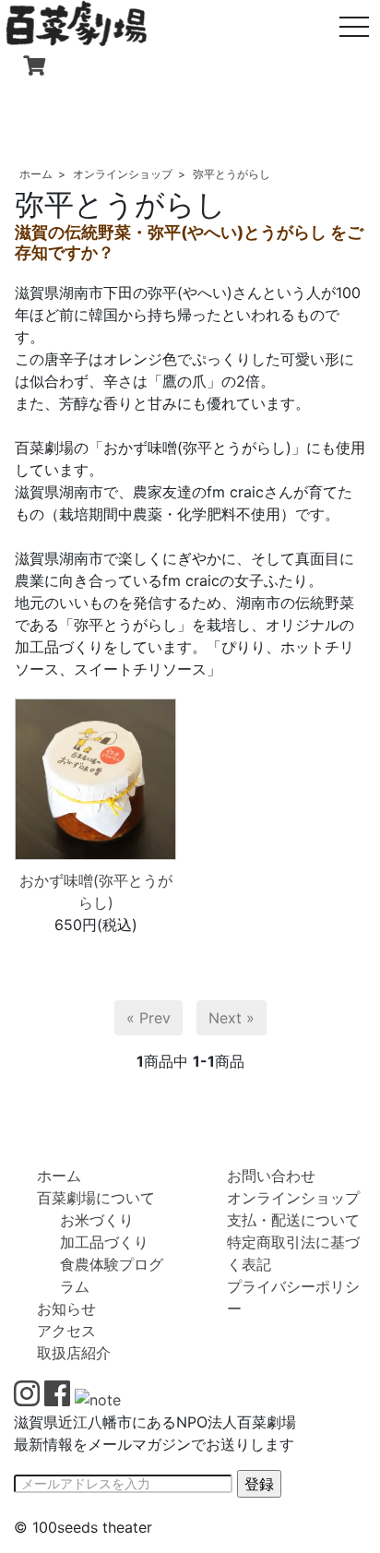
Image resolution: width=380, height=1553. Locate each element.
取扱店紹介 (74, 1353)
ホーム (36, 174)
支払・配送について (293, 1220)
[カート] (34, 66)
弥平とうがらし (231, 174)
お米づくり (97, 1220)
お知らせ (66, 1308)
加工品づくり (104, 1242)
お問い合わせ (271, 1175)
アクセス (66, 1330)
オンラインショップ (122, 174)
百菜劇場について (96, 1198)
